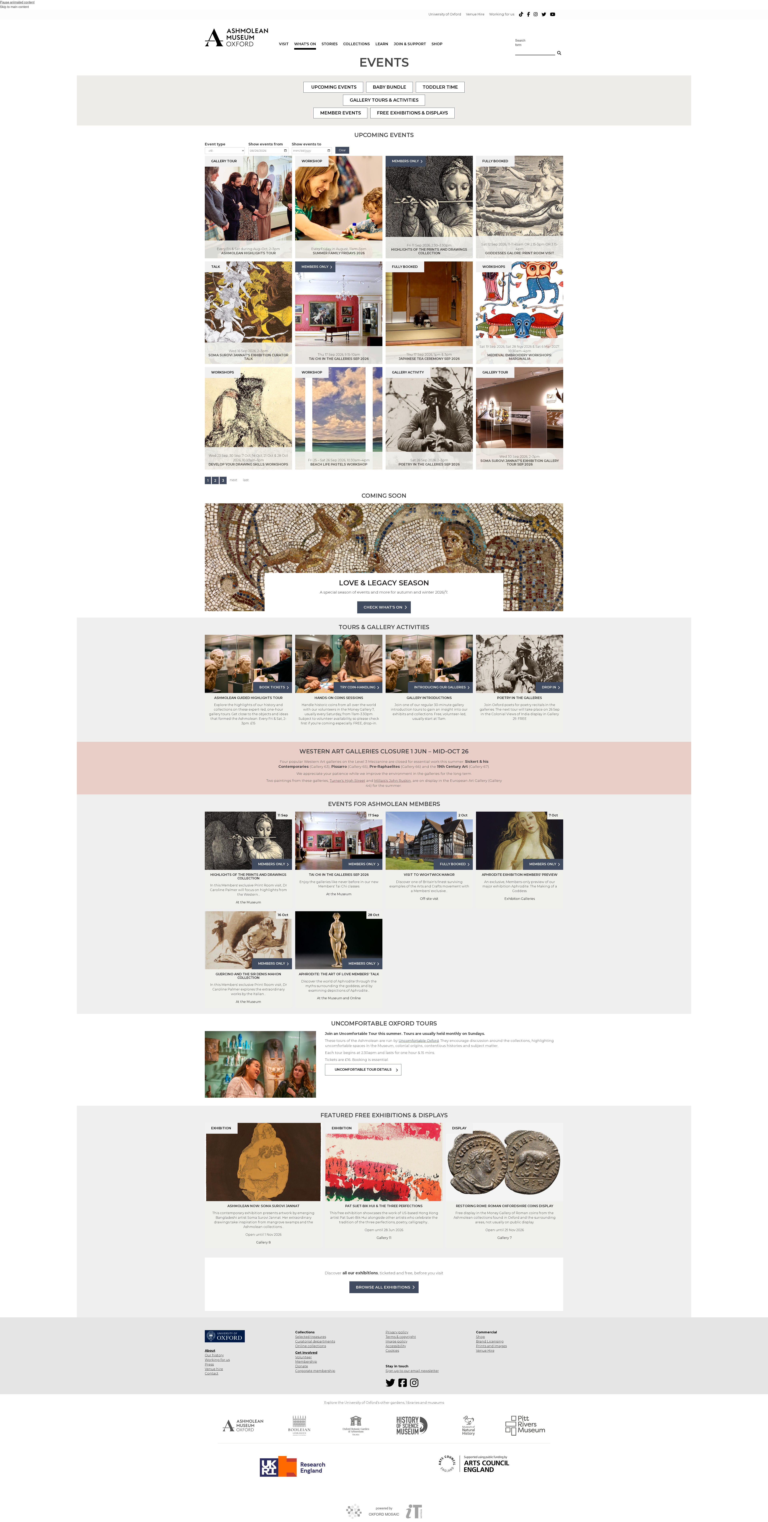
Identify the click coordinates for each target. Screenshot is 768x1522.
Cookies (392, 1351)
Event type (215, 144)
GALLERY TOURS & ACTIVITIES (384, 100)
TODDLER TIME (440, 87)
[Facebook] (403, 1385)
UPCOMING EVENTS (333, 87)
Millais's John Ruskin (392, 780)
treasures (318, 1337)
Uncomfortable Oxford (419, 1040)
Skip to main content (14, 6)
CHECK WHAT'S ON (383, 607)
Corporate (303, 1371)
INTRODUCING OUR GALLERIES (440, 687)
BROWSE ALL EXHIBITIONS (383, 1287)
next (233, 480)
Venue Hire (485, 1351)
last (246, 480)
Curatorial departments (315, 1341)
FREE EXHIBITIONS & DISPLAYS (412, 112)
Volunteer (303, 1357)
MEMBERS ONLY (405, 161)
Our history (214, 1355)
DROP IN (549, 687)
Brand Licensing (490, 1341)
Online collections (310, 1346)
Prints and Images (491, 1346)
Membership (306, 1362)
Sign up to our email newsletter (412, 1371)
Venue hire (214, 1369)
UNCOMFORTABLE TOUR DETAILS (363, 1069)
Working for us (217, 1360)
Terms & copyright (401, 1337)
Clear (342, 150)
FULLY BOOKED (453, 864)
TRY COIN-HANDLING (357, 687)
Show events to (306, 144)
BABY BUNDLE (389, 87)
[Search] (559, 51)
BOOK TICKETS (272, 687)
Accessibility (396, 1346)
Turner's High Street (347, 780)
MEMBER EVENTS (340, 112)
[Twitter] (392, 1385)
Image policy (396, 1341)
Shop (480, 1337)
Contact (211, 1373)
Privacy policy (397, 1332)
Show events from (265, 144)
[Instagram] (415, 1385)
